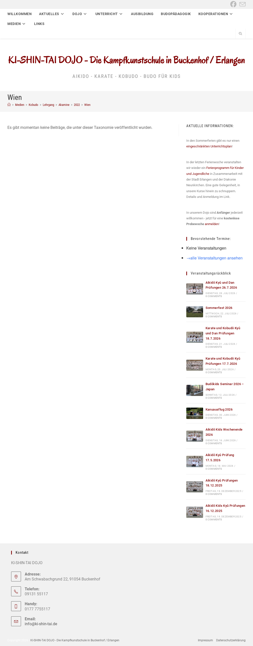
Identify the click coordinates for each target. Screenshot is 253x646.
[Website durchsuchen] (240, 34)
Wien (87, 105)
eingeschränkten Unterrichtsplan (209, 146)
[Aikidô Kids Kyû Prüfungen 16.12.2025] (194, 512)
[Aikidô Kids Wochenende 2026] (194, 436)
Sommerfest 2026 (219, 308)
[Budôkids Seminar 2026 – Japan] (194, 390)
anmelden (212, 224)
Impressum (205, 640)
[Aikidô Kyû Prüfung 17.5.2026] (194, 461)
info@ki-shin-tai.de (41, 624)
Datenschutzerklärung (231, 640)
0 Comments (214, 296)
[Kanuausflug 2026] (194, 413)
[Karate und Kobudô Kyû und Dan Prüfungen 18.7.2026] (194, 337)
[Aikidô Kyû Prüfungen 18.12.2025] (194, 486)
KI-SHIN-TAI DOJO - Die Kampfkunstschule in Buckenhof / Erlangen (126, 59)
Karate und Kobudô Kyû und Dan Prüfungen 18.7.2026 (223, 333)
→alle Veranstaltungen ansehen (214, 258)
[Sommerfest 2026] (194, 311)
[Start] (9, 105)
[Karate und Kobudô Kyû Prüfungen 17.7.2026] (194, 365)
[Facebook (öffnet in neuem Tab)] (233, 4)
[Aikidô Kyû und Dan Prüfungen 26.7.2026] (194, 289)
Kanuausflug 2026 (219, 409)
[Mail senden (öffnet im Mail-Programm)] (242, 4)
